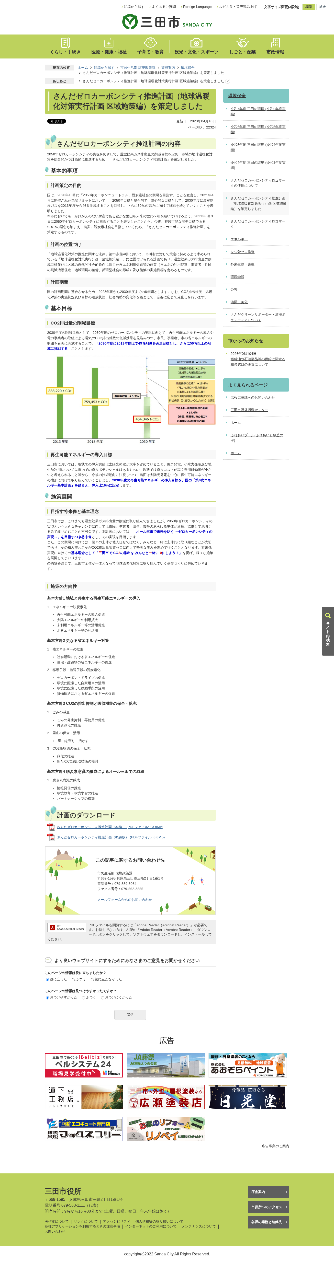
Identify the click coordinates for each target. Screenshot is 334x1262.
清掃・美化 (239, 302)
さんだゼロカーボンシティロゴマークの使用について (258, 183)
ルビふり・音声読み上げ (238, 7)
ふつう (81, 979)
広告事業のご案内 (275, 1146)
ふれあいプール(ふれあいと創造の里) (257, 437)
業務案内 (168, 67)
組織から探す (134, 7)
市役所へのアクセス (266, 1207)
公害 (234, 289)
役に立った (58, 979)
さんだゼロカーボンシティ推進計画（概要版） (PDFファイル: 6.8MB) (111, 837)
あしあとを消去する (227, 81)
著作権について (57, 1221)
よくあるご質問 (164, 7)
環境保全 (188, 67)
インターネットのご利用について (151, 1226)
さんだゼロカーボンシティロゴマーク (258, 224)
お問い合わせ (55, 1231)
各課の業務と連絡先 (266, 1222)
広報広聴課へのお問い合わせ (253, 397)
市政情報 (275, 51)
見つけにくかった (118, 997)
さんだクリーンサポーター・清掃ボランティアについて (258, 317)
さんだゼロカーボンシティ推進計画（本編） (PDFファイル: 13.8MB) (110, 827)
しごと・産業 (242, 51)
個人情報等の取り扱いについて (159, 1221)
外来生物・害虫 (243, 264)
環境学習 (237, 277)
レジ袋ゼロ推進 (243, 252)
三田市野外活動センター (249, 410)
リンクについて (86, 1221)
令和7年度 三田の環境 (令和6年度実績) (258, 111)
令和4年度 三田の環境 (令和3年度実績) (258, 165)
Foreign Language (197, 7)
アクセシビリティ (116, 1221)
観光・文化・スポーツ (197, 51)
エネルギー (239, 239)
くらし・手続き (65, 51)
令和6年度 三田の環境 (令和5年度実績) (258, 129)
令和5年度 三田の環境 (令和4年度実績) (258, 147)
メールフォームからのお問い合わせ (124, 900)
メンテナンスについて (199, 1226)
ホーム (83, 67)
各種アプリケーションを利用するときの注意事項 (82, 1226)
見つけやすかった (63, 997)
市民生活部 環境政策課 (138, 67)
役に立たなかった (108, 979)
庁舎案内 (258, 1192)
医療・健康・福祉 (109, 51)
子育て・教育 (150, 51)
